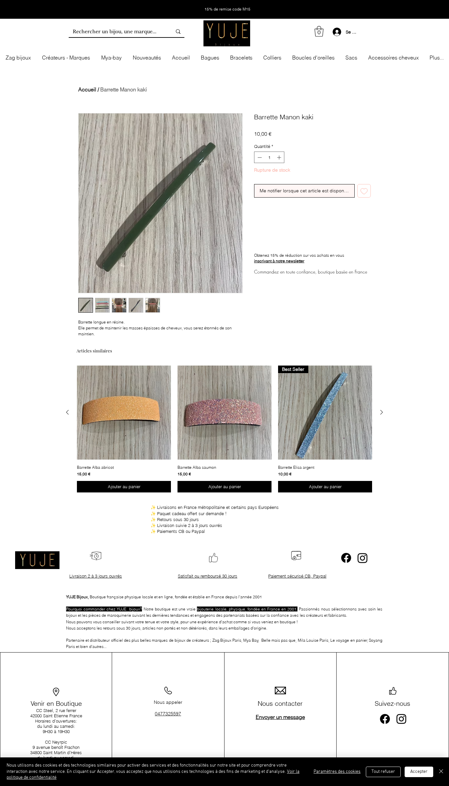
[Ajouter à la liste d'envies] (364, 191)
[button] (319, 31)
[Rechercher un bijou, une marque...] (178, 31)
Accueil (87, 89)
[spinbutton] (269, 157)
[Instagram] (362, 557)
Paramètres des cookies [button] (337, 771)
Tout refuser (383, 771)
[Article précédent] (67, 412)
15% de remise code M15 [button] (226, 9)
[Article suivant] (382, 412)
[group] (224, 429)
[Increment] (280, 157)
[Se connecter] (335, 32)
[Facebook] (346, 557)
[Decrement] (259, 157)
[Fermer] (441, 772)
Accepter (419, 771)
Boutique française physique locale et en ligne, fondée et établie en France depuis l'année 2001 (164, 596)
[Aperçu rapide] (124, 413)
